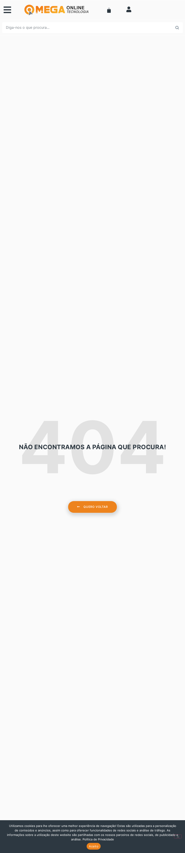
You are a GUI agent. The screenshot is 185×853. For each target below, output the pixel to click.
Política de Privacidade (98, 839)
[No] (178, 836)
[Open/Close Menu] (16, 10)
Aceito (93, 846)
